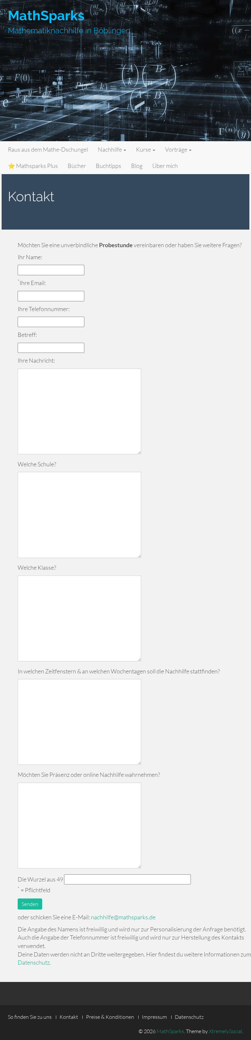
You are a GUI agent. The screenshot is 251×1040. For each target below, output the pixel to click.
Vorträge (176, 149)
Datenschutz (34, 962)
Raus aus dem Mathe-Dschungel (48, 149)
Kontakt (68, 1017)
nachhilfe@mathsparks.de (123, 917)
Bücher (77, 165)
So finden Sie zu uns (30, 1017)
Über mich (165, 165)
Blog (136, 165)
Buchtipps (108, 165)
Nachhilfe (110, 149)
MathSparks (46, 15)
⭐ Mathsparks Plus (33, 165)
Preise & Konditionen (110, 1017)
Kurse (144, 149)
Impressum (154, 1017)
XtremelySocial (225, 1031)
